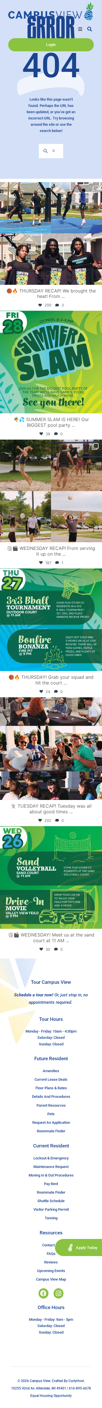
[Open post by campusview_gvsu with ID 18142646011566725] (51, 877)
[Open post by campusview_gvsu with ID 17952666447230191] (51, 619)
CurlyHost (76, 1381)
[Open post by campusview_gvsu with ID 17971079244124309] (51, 748)
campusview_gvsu (50, 188)
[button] (80, 29)
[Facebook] (43, 1293)
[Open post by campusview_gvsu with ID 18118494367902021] (51, 362)
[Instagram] (58, 1293)
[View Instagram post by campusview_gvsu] (96, 278)
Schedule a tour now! (33, 994)
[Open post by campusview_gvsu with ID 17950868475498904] (51, 233)
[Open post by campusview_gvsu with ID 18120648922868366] (51, 491)
